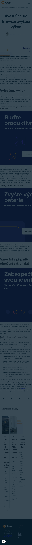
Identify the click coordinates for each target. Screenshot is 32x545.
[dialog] (16, 272)
